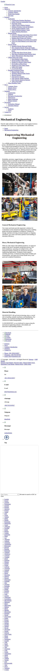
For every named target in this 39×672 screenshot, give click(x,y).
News (6, 84)
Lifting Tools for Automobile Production (23, 22)
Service (6, 107)
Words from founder (14, 14)
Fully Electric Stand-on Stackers (21, 80)
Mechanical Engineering (15, 96)
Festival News (12, 89)
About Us (7, 9)
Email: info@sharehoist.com (12, 356)
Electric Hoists (12, 44)
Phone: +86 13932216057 (11, 353)
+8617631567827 (9, 405)
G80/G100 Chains (17, 67)
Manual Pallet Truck (29, 362)
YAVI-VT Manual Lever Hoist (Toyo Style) (24, 39)
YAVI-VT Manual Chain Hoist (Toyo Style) (24, 35)
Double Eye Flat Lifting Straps (20, 65)
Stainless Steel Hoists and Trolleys (21, 38)
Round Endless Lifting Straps (20, 60)
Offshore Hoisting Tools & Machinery (22, 27)
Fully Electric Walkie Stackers (20, 78)
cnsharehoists (8, 433)
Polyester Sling (18, 362)
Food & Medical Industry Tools (21, 30)
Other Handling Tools (14, 83)
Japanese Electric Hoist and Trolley (22, 46)
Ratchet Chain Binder (7, 362)
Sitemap (31, 359)
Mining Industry (12, 101)
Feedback (11, 109)
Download (7, 102)
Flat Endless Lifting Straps (19, 64)
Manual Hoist (19, 364)
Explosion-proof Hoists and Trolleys (22, 36)
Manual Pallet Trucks (18, 72)
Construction (11, 93)
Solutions (7, 91)
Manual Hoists (12, 33)
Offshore (10, 94)
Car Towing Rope (17, 68)
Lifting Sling (27, 364)
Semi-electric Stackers (18, 76)
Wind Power (11, 97)
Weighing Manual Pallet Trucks (21, 73)
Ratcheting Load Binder (7, 364)
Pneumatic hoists (16, 23)
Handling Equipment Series (16, 70)
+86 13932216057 (9, 378)
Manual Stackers (16, 75)
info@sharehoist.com (10, 391)
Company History (13, 12)
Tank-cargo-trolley (17, 81)
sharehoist (7, 419)
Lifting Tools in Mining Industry (21, 25)
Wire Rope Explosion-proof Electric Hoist (24, 54)
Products (6, 17)
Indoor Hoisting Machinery (19, 31)
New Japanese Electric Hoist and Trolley (23, 48)
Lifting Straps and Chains (15, 57)
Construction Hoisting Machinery (21, 20)
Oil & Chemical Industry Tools (20, 28)
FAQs (9, 110)
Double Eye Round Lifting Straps (21, 62)
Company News (12, 86)
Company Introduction (14, 11)
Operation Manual (13, 105)
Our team (10, 15)
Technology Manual (14, 104)
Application (11, 19)
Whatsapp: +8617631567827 (12, 355)
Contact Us (7, 112)
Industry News (12, 88)
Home (6, 7)
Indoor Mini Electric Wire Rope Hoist (22, 56)
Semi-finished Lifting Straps (20, 59)
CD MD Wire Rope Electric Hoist (21, 52)
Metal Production (13, 99)
